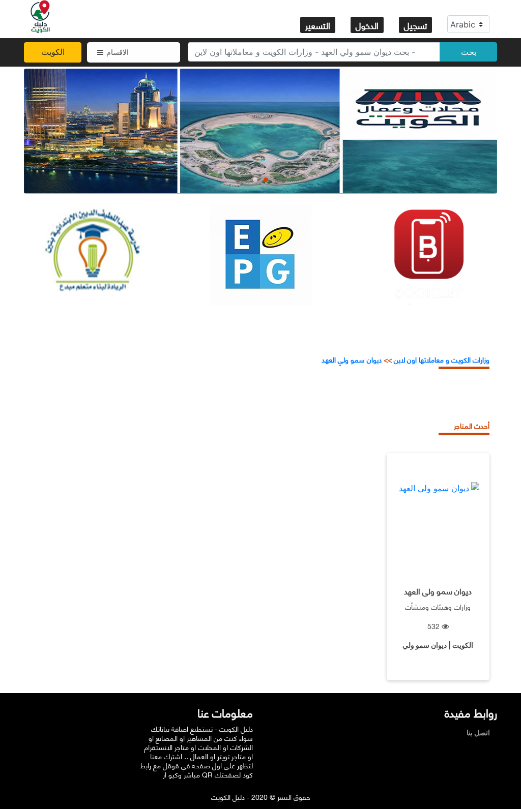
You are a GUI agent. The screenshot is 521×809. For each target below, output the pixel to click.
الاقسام (117, 52)
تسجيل (415, 25)
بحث (468, 52)
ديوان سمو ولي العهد (352, 359)
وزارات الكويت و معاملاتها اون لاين (441, 359)
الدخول (367, 25)
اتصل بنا (481, 732)
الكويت (53, 52)
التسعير (317, 25)
